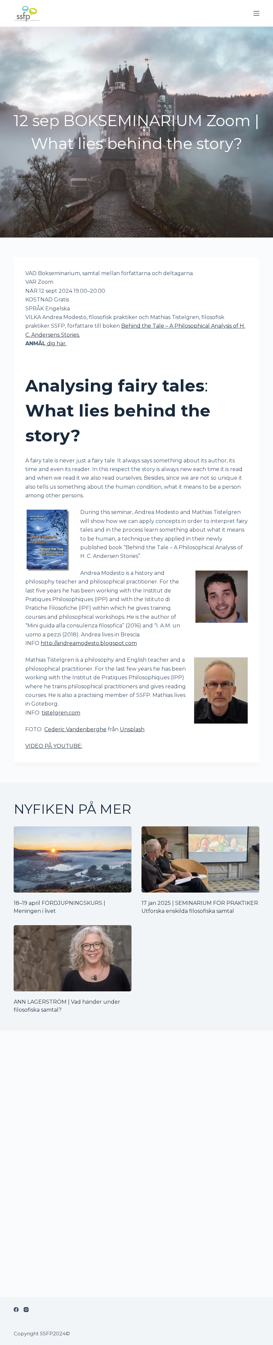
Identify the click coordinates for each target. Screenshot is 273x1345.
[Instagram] (26, 1309)
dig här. (56, 343)
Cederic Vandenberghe (75, 729)
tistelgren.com (61, 713)
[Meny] (256, 13)
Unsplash (132, 729)
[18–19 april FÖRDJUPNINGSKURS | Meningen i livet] (73, 859)
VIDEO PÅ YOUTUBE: (53, 746)
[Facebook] (16, 1309)
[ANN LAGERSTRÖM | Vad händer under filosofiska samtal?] (73, 958)
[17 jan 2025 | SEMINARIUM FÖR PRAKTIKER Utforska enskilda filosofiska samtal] (200, 859)
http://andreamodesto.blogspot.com (89, 643)
